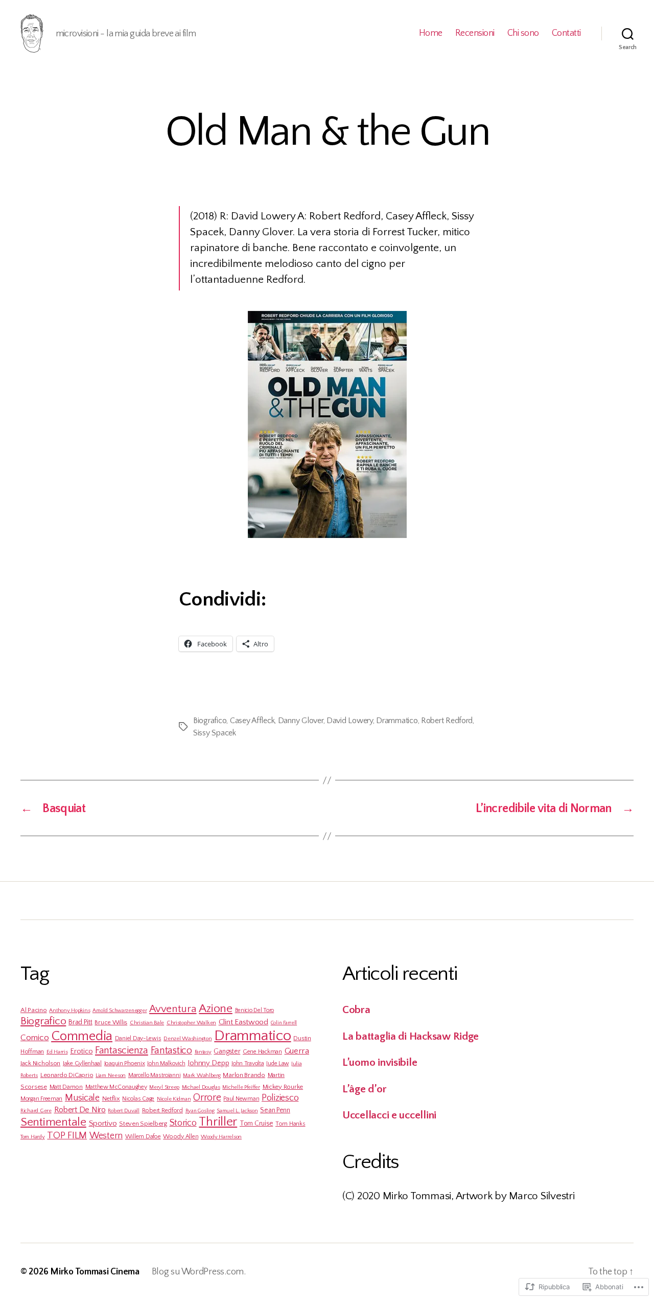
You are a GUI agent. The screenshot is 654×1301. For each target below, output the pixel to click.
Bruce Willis (111, 1022)
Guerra (297, 1051)
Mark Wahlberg (202, 1075)
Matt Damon (66, 1086)
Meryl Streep (164, 1087)
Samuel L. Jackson (237, 1111)
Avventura (173, 1009)
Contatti (566, 33)
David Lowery (349, 720)
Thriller (218, 1122)
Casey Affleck (252, 720)
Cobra (356, 1010)
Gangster (227, 1051)
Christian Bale (147, 1023)
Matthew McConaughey (116, 1087)
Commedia (81, 1036)
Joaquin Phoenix (124, 1063)
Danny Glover (300, 720)
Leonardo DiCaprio (66, 1075)
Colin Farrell (284, 1023)
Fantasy (203, 1052)
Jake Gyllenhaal (82, 1063)
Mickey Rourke (283, 1086)
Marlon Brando (244, 1075)
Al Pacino (33, 1010)
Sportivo (103, 1123)
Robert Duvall (123, 1111)
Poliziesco (280, 1097)
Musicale (82, 1097)
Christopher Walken (191, 1023)
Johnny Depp (208, 1063)
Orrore (207, 1097)
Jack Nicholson (40, 1063)
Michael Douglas (201, 1087)
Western (106, 1136)
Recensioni (475, 33)
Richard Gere (36, 1111)
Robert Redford (447, 720)
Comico (34, 1037)
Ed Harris (57, 1052)
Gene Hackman (262, 1051)
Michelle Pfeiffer (241, 1087)
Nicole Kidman (174, 1099)
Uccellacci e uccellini (389, 1115)
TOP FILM (67, 1135)
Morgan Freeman (41, 1098)
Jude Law (277, 1063)
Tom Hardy (32, 1137)
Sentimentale (53, 1122)
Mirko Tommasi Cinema (94, 1272)
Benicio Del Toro (254, 1010)
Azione (215, 1008)
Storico (183, 1122)
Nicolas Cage (138, 1098)
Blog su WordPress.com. (199, 1272)
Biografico (209, 720)
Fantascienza (121, 1050)
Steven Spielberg (143, 1123)
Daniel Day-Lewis (138, 1038)
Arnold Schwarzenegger (119, 1010)
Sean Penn (275, 1110)
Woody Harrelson (221, 1137)
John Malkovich (166, 1063)
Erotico (81, 1051)
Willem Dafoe (143, 1136)
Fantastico (171, 1050)
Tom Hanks (290, 1123)
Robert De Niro (80, 1109)
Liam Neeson (111, 1075)
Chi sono (523, 33)
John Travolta (247, 1063)
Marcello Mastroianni (154, 1075)
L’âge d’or (364, 1089)
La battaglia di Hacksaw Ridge (410, 1036)
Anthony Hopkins (69, 1010)
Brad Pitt (80, 1022)
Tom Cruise (256, 1123)
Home (430, 33)
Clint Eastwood (243, 1022)
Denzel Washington (188, 1039)
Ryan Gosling (200, 1111)
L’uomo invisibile (379, 1062)
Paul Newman (241, 1098)
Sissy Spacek (214, 732)
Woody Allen (180, 1136)
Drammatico (396, 720)
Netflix (111, 1098)
